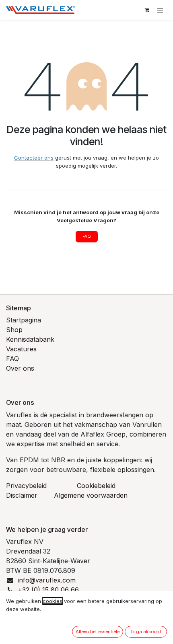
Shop (14, 330)
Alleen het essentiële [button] (97, 631)
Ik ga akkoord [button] (146, 631)
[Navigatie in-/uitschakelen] (160, 10)
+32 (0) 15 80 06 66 (48, 590)
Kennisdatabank (30, 339)
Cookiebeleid (96, 486)
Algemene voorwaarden (91, 495)
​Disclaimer (21, 495)
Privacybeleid (26, 486)
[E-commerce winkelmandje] (146, 10)
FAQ (86, 236)
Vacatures (21, 349)
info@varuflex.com (47, 580)
